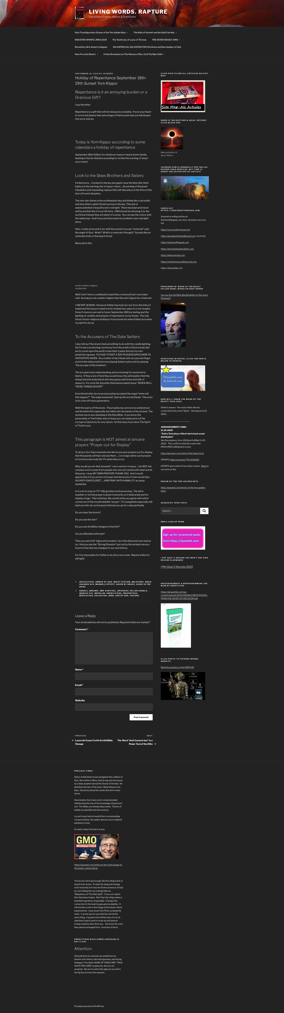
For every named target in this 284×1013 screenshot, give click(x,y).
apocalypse (86, 582)
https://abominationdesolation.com (177, 249)
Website (80, 700)
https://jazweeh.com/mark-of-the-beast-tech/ (182, 453)
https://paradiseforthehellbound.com (178, 236)
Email (79, 685)
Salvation (101, 596)
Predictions (114, 593)
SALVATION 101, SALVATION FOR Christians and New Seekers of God (147, 47)
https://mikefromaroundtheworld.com (179, 261)
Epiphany (123, 591)
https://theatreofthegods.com (175, 242)
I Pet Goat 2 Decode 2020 (177, 566)
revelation (86, 596)
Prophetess (130, 593)
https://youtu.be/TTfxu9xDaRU (184, 459)
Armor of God (103, 582)
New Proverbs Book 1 (85, 54)
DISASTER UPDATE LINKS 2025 (91, 39)
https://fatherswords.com (173, 255)
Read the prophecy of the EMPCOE (177, 667)
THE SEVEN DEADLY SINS (165, 39)
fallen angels (138, 591)
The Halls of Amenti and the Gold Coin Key (154, 32)
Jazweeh (108, 74)
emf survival (108, 591)
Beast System (122, 582)
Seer (111, 596)
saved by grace (125, 584)
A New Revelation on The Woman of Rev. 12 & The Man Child (132, 54)
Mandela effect (105, 584)
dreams (94, 591)
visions (134, 596)
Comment (81, 629)
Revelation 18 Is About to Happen (91, 47)
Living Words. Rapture (128, 11)
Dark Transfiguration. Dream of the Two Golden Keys (100, 32)
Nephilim (100, 593)
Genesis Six (86, 593)
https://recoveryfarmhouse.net (175, 229)
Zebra (204, 466)
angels (83, 591)
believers (138, 582)
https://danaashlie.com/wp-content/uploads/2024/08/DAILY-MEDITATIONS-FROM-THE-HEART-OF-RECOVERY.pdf (184, 595)
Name (79, 669)
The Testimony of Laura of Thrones (129, 39)
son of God (122, 596)
